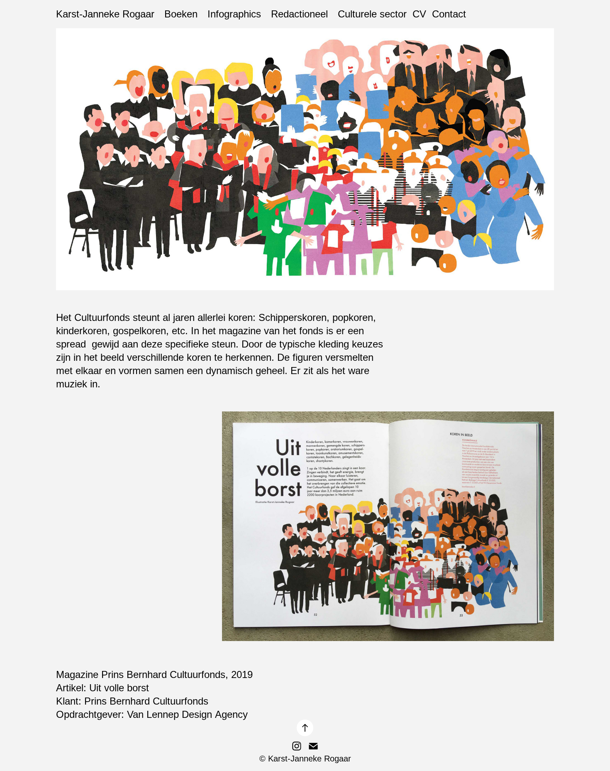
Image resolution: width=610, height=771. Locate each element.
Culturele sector (372, 14)
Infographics (234, 14)
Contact (449, 14)
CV (419, 14)
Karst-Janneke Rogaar (105, 14)
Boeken (181, 14)
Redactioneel (299, 14)
